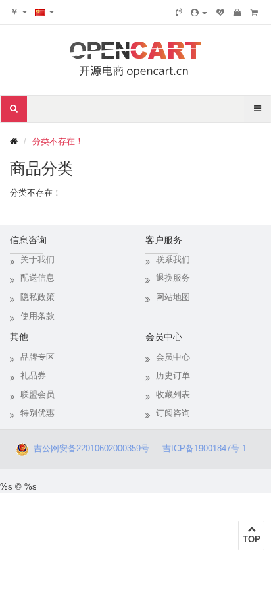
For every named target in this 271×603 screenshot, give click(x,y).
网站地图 (173, 297)
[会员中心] (199, 12)
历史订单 (173, 375)
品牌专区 (37, 357)
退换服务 (173, 278)
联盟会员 (37, 394)
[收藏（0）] (220, 12)
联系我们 (173, 259)
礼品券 (33, 375)
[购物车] (237, 12)
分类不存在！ (58, 141)
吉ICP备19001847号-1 (208, 448)
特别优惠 (37, 413)
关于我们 (37, 259)
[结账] (254, 12)
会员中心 (173, 357)
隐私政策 (37, 297)
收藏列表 (173, 394)
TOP (251, 539)
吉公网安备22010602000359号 (88, 448)
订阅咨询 (173, 413)
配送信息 (37, 278)
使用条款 (37, 316)
